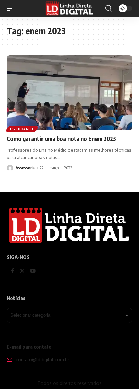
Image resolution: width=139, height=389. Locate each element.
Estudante (22, 129)
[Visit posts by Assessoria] (10, 168)
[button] (12, 8)
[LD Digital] (70, 8)
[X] (22, 271)
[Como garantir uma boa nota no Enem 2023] (69, 92)
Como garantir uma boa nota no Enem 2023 (61, 138)
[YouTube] (33, 271)
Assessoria (25, 167)
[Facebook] (12, 271)
